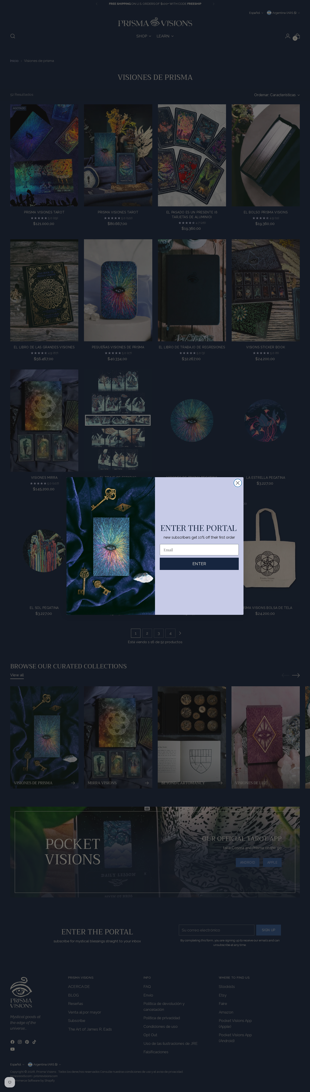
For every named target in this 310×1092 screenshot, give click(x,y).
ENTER (199, 563)
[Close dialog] (238, 483)
